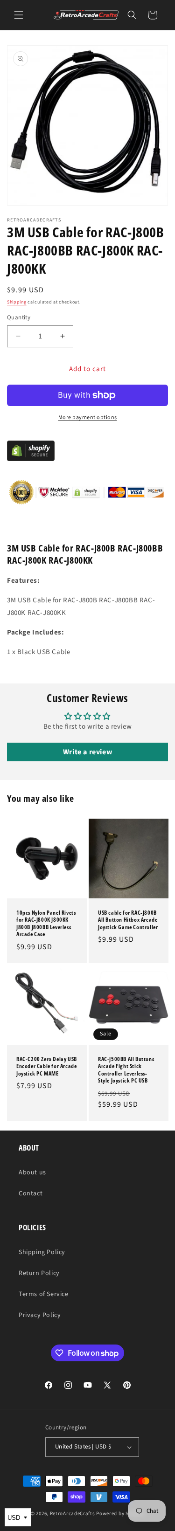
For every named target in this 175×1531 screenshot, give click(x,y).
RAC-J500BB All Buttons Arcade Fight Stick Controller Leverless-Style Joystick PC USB (126, 1069)
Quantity (18, 317)
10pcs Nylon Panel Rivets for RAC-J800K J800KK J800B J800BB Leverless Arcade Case (46, 923)
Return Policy (39, 1273)
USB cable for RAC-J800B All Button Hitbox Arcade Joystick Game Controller (128, 920)
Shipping (17, 302)
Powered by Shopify (120, 1513)
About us (32, 1172)
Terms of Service (44, 1294)
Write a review (87, 752)
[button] (18, 15)
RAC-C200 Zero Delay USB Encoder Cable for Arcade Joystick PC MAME (46, 1066)
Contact (30, 1193)
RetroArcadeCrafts (72, 1513)
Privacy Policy (40, 1315)
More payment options (87, 417)
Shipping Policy (42, 1252)
